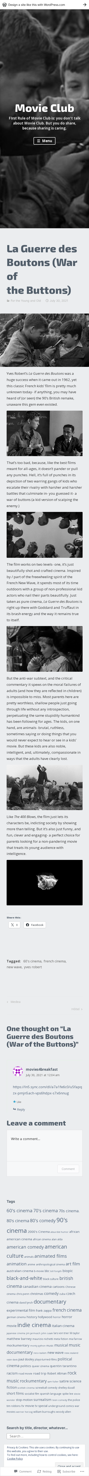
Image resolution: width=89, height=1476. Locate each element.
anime (31, 1264)
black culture (51, 1279)
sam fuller (53, 1381)
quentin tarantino (63, 1366)
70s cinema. (69, 1210)
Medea (13, 1002)
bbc (47, 1271)
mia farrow (75, 1339)
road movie (25, 1373)
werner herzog (24, 1411)
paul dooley (26, 1359)
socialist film (32, 1393)
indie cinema (34, 1325)
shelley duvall (66, 1387)
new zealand (71, 1352)
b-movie (39, 1271)
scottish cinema (26, 1387)
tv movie (27, 1406)
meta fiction (61, 1339)
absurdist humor (60, 1232)
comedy (51, 1293)
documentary (50, 1301)
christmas (36, 1294)
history (31, 1317)
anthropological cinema (50, 1264)
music (49, 1345)
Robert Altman (57, 1373)
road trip (39, 1373)
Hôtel (75, 1010)
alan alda (57, 1239)
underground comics (61, 1406)
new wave (14, 967)
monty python (38, 1345)
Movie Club (44, 107)
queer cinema (40, 1366)
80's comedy (43, 1220)
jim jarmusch (33, 1333)
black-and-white (24, 1278)
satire (64, 1381)
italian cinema (63, 1325)
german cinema (16, 1317)
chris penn (22, 1294)
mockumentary (18, 1345)
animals (29, 1257)
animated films (50, 1256)
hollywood (45, 1317)
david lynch (26, 1302)
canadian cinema (37, 1286)
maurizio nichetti (42, 1339)
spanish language (50, 1393)
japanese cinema (16, 1333)
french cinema (55, 961)
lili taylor (75, 1333)
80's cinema (18, 1220)
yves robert (33, 967)
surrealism (43, 1399)
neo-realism (40, 1352)
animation (17, 1264)
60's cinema (32, 961)
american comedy (25, 1247)
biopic (68, 1270)
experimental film (21, 1310)
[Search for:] (28, 1435)
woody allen (63, 1412)
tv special (41, 1406)
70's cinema (45, 1210)
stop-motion (24, 1400)
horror (57, 1317)
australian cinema (20, 1271)
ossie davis (12, 1359)
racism (12, 1373)
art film (73, 1264)
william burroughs (44, 1412)
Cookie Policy (15, 1458)
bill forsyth (56, 1271)
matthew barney (19, 1339)
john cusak (47, 1333)
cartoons (59, 1287)
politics (25, 1366)
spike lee (67, 1393)
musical (61, 1345)
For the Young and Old (26, 300)
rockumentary (33, 1381)
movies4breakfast (42, 1069)
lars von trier (61, 1333)
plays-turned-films (46, 1359)
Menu (46, 140)
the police (74, 1400)
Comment (68, 1169)
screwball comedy (46, 1387)
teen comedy (59, 1400)
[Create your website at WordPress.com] (44, 4)
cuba (62, 1294)
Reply (21, 1109)
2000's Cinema (39, 1231)
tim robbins (13, 1406)
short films (15, 1393)
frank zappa (44, 1310)
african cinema (42, 1239)
